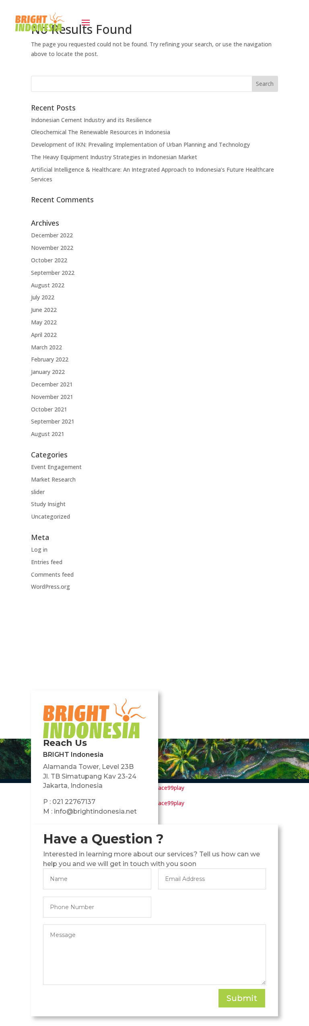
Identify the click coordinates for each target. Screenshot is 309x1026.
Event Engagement (56, 467)
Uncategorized (50, 516)
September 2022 (52, 272)
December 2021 (52, 384)
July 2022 (42, 297)
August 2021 (47, 434)
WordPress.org (50, 586)
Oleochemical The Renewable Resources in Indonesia (100, 132)
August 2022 (47, 285)
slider (38, 492)
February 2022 (49, 359)
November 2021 (52, 397)
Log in (39, 549)
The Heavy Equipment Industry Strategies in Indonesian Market (114, 157)
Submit (242, 998)
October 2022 (49, 260)
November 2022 (52, 247)
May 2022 (44, 322)
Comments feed (52, 574)
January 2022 (48, 372)
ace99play (171, 787)
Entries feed (46, 562)
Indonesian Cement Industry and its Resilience (91, 120)
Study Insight (48, 504)
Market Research (53, 479)
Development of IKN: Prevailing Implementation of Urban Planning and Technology (140, 144)
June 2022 (44, 310)
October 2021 (49, 409)
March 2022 (46, 347)
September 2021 (52, 421)
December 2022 (52, 235)
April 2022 (44, 335)
